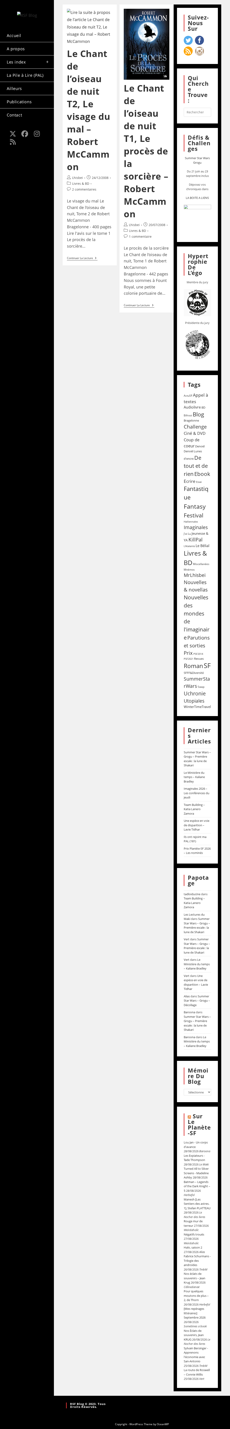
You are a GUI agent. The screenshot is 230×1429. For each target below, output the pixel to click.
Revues (199, 659)
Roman (193, 666)
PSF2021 (188, 658)
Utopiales (194, 701)
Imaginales (196, 527)
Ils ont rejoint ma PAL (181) (195, 839)
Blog (198, 414)
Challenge (195, 426)
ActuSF (188, 395)
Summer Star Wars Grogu (197, 160)
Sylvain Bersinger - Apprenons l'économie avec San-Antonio (196, 1354)
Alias (187, 996)
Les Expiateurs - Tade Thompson (194, 1158)
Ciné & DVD (195, 433)
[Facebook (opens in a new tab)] (25, 133)
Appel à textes (196, 398)
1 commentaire (140, 236)
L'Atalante (189, 546)
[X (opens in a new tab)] (13, 133)
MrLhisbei (195, 575)
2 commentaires (84, 189)
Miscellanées (201, 564)
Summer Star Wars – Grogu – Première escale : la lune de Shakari (197, 758)
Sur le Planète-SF (199, 1124)
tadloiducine (192, 894)
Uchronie (195, 693)
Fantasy (195, 506)
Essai (199, 482)
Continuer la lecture (82, 258)
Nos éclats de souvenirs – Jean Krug (194, 1278)
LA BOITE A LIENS (197, 198)
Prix (188, 652)
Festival (193, 515)
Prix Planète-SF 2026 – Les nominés (197, 850)
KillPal (195, 539)
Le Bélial (202, 545)
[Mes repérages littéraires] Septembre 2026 (195, 1313)
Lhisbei (77, 178)
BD (203, 407)
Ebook (202, 473)
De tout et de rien (196, 465)
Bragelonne (191, 420)
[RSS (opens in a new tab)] (13, 142)
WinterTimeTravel (197, 706)
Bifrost (188, 415)
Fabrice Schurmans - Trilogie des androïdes (197, 1260)
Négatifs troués (194, 1234)
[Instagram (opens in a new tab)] (37, 133)
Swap (201, 687)
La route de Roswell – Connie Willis (197, 1372)
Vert (186, 939)
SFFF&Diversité (194, 673)
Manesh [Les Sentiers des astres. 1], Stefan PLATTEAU (197, 1203)
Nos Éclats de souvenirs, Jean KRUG (194, 1335)
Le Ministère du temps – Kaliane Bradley (194, 777)
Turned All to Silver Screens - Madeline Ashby (196, 1173)
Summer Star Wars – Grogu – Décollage (197, 1000)
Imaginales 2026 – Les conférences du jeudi (196, 793)
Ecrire (189, 481)
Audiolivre (192, 407)
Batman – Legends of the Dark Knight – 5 (197, 1186)
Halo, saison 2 (193, 1247)
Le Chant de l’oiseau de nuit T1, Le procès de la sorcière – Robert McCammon (146, 151)
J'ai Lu (187, 533)
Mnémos (189, 569)
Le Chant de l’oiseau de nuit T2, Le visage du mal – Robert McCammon (88, 110)
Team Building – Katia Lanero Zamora (194, 809)
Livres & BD (80, 183)
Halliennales (191, 521)
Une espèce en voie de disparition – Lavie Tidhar (196, 825)
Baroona (189, 1012)
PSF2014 (198, 653)
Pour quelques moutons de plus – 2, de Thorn (196, 1295)
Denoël (200, 446)
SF (207, 665)
